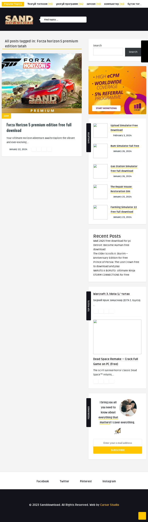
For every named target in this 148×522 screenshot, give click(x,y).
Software (103, 57)
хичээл (94, 4)
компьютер (114, 4)
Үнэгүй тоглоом (40, 4)
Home (101, 32)
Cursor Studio (109, 505)
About (101, 82)
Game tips (103, 65)
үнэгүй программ (69, 4)
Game (100, 48)
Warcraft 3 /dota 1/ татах (111, 294)
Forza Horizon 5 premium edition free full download (39, 127)
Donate (102, 73)
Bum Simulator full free (125, 146)
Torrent (103, 40)
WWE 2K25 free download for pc (112, 241)
